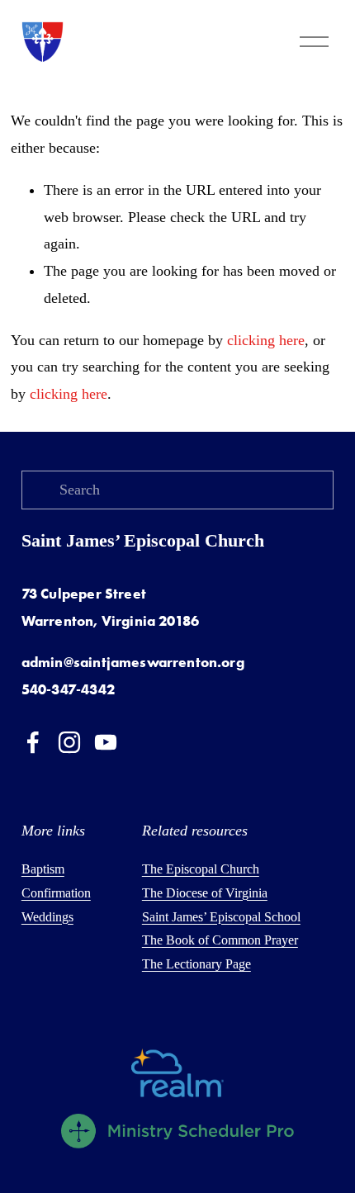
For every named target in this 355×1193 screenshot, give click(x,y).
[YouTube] (105, 742)
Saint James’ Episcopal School (221, 917)
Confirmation (56, 893)
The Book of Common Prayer (220, 940)
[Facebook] (33, 742)
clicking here (266, 340)
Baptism (42, 869)
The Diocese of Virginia (204, 893)
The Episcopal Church (200, 869)
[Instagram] (69, 742)
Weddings (47, 917)
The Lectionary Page (196, 964)
